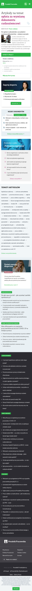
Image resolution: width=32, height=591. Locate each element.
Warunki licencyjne (7, 555)
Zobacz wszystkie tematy (8, 253)
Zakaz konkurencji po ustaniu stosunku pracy (16, 336)
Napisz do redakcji (11, 559)
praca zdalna (18, 231)
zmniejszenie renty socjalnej (20, 210)
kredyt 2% (14, 203)
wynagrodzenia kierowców (9, 213)
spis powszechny (15, 222)
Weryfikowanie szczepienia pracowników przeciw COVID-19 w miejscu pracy (14, 328)
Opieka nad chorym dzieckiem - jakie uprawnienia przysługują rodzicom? (13, 313)
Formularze (17, 115)
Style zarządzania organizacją (15, 158)
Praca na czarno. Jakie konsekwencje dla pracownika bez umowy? (14, 340)
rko (20, 216)
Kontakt (19, 555)
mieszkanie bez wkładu (16, 219)
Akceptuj (16, 588)
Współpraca (6, 550)
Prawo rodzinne (13, 29)
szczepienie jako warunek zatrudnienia (12, 243)
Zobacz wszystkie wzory (15, 134)
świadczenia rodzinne (10, 216)
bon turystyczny (8, 206)
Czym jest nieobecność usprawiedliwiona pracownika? (15, 318)
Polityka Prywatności (8, 552)
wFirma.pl (6, 571)
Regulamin (20, 550)
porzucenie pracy (6, 237)
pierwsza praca (5, 246)
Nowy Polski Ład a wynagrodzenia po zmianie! (16, 402)
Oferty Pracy (17, 574)
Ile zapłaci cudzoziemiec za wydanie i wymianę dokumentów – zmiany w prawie (15, 33)
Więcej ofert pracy (9, 75)
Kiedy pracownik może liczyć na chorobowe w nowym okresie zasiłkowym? (16, 301)
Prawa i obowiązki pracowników (10, 323)
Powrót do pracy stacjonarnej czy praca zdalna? (16, 333)
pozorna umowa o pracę (16, 194)
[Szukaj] (25, 4)
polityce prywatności (17, 585)
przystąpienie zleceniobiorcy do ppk (14, 240)
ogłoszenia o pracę (6, 231)
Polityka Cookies (21, 552)
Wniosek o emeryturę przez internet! (13, 451)
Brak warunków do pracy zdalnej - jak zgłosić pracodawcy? (16, 124)
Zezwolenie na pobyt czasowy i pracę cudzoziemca (13, 345)
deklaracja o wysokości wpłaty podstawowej (14, 234)
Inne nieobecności (6, 292)
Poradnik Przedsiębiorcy (20, 567)
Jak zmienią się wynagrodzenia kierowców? (15, 430)
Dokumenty (9, 115)
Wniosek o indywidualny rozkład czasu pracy (17, 119)
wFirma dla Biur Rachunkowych (18, 571)
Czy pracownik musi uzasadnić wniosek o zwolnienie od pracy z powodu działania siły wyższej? (15, 307)
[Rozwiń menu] (29, 4)
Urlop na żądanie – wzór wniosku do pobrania (16, 128)
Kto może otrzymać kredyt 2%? (12, 399)
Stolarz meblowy (8, 58)
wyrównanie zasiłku (18, 246)
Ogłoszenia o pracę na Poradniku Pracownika (16, 490)
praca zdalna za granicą (17, 197)
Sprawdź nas (15, 103)
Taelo (11, 574)
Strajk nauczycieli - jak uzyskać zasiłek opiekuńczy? (15, 296)
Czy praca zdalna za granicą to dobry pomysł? (16, 384)
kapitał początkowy (7, 191)
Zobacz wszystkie (15, 178)
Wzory (24, 115)
